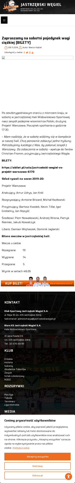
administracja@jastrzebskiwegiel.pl (36, 319)
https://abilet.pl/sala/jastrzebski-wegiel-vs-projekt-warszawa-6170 (32, 169)
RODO (7, 379)
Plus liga (8, 394)
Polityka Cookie (21, 448)
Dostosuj (37, 466)
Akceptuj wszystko (37, 456)
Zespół (8, 373)
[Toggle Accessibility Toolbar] (68, 476)
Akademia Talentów (15, 369)
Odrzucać (37, 475)
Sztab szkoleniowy (14, 376)
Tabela (8, 398)
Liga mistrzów (11, 405)
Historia (8, 362)
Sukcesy (8, 366)
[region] (37, 449)
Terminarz (9, 401)
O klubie (8, 359)
